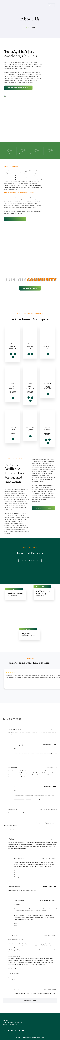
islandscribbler (12, 767)
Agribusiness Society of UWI (31, 173)
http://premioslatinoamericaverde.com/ (20, 969)
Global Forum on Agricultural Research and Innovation (20, 179)
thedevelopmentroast (14, 729)
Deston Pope (30, 427)
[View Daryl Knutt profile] (47, 381)
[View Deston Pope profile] (30, 425)
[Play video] (30, 276)
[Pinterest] (19, 1030)
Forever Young (12, 809)
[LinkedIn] (11, 354)
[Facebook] (4, 1030)
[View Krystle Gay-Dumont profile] (12, 425)
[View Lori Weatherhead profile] (47, 341)
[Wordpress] (30, 401)
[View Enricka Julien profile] (30, 381)
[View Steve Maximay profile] (30, 341)
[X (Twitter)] (8, 1030)
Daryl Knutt (47, 383)
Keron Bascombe (19, 787)
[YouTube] (23, 1030)
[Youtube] (15, 354)
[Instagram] (13, 357)
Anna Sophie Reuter (14, 935)
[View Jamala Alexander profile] (47, 425)
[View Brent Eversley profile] (12, 381)
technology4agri (19, 745)
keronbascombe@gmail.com (22, 799)
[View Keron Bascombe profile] (12, 341)
